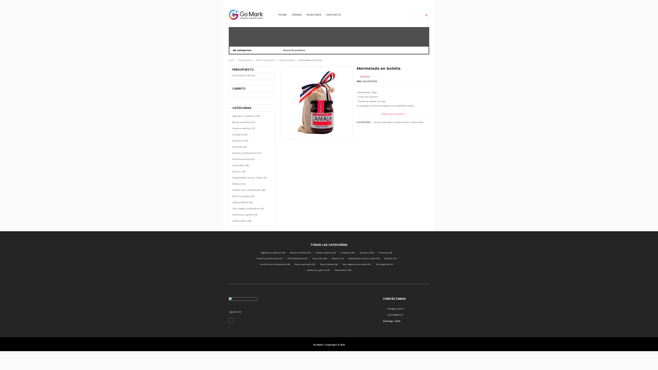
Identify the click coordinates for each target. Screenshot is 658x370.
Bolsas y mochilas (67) (243, 122)
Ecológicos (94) (239, 134)
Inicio (231, 60)
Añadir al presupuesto (393, 113)
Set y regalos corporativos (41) (248, 208)
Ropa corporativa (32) (243, 196)
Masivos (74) (238, 171)
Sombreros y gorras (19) (244, 214)
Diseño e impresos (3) (243, 128)
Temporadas (245, 60)
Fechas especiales (265, 60)
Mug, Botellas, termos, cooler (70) (249, 177)
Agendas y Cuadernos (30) (246, 116)
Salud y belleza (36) (242, 202)
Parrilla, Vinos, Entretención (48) (248, 190)
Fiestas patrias (287, 60)
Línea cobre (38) (240, 165)
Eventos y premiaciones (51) (246, 153)
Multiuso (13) (238, 183)
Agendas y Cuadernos (329, 43)
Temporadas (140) (241, 220)
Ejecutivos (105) (240, 140)
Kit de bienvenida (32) (243, 159)
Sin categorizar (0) (384, 264)
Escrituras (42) (239, 146)
